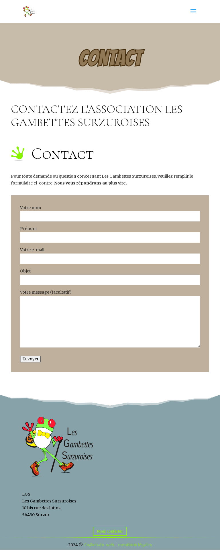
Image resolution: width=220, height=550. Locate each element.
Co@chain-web (99, 544)
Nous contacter (110, 531)
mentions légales (135, 544)
